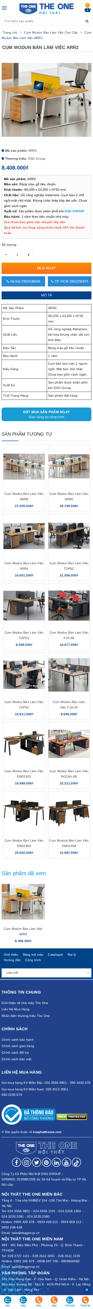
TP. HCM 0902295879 (71, 281)
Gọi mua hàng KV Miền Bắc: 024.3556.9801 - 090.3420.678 (46, 1082)
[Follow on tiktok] (76, 1162)
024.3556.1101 (44, 1211)
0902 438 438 (12, 1227)
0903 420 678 (24, 1222)
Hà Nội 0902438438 (24, 281)
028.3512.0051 (44, 1256)
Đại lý (72, 954)
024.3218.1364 (69, 1211)
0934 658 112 (71, 1222)
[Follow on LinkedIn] (56, 1162)
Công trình (33, 960)
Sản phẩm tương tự (27, 434)
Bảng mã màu (33, 954)
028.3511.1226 (69, 1256)
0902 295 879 (24, 1261)
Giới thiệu (11, 954)
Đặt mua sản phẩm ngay (46, 414)
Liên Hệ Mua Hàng (15, 1009)
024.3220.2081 (13, 1216)
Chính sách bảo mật (17, 1059)
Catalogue (55, 954)
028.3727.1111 (18, 1256)
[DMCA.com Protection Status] (71, 1117)
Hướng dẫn (12, 960)
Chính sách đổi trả (15, 1052)
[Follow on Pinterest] (46, 1162)
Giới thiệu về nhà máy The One (25, 1003)
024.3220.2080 (38, 1216)
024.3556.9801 (19, 1211)
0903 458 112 (47, 1222)
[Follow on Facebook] (16, 1162)
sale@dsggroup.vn (26, 1233)
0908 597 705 (47, 1261)
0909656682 (70, 1261)
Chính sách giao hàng (18, 1046)
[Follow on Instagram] (26, 1162)
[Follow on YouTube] (66, 1162)
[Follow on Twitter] (36, 1162)
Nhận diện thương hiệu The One (26, 1016)
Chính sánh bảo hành (18, 1039)
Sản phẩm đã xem (24, 873)
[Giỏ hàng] (87, 11)
